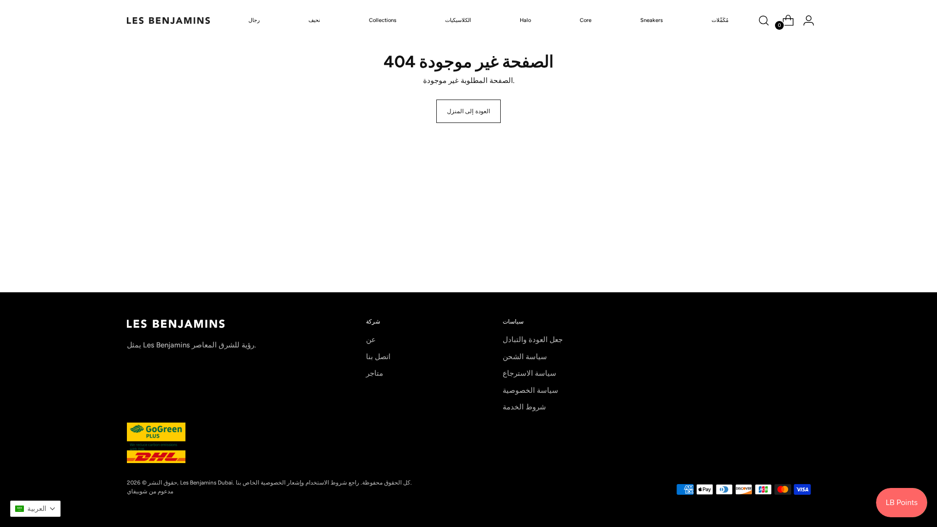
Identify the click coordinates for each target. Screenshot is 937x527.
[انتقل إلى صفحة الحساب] (805, 20)
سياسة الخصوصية (530, 390)
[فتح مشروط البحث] (764, 20)
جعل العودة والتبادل (533, 339)
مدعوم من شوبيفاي (150, 491)
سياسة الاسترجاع (529, 373)
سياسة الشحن (525, 356)
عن (371, 339)
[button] (35, 509)
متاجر (374, 373)
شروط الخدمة (524, 407)
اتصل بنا (378, 356)
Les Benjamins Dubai (206, 482)
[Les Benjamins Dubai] (168, 20)
